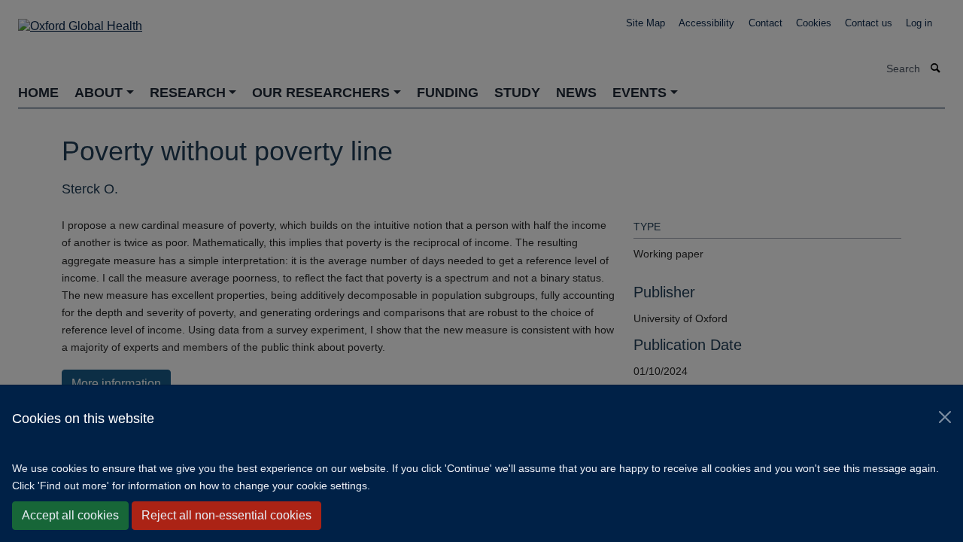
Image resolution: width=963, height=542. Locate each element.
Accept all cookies (70, 515)
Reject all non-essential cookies (226, 515)
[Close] (945, 417)
